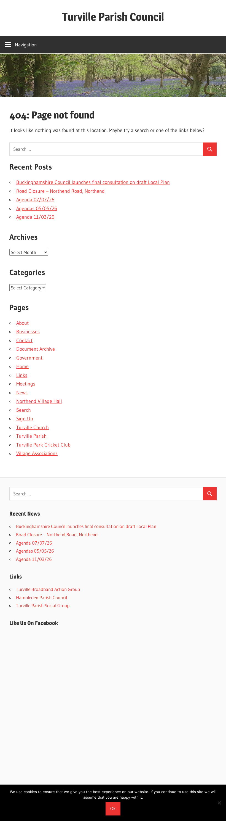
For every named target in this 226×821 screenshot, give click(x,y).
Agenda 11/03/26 (35, 217)
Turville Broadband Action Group (48, 589)
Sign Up (24, 419)
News (22, 393)
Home (22, 366)
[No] (219, 803)
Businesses (28, 332)
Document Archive (35, 349)
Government (29, 358)
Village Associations (37, 453)
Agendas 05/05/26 (36, 208)
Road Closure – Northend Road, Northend (60, 191)
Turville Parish (31, 436)
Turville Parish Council (113, 16)
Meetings (25, 384)
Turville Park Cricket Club (43, 445)
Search (23, 410)
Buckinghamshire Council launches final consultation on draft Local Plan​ (93, 182)
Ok (113, 808)
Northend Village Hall (39, 401)
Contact (24, 340)
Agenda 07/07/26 (35, 200)
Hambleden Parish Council (41, 597)
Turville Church (32, 427)
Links (21, 375)
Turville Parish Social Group (42, 605)
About (22, 323)
